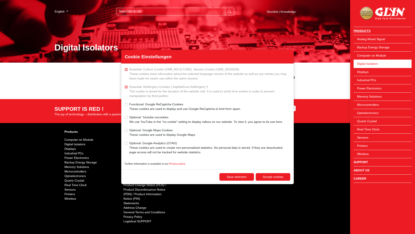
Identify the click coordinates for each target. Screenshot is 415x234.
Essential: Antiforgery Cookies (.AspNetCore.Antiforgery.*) (201, 91)
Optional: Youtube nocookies (206, 119)
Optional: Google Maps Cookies (162, 132)
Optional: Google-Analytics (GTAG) (206, 147)
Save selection (237, 177)
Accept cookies (273, 177)
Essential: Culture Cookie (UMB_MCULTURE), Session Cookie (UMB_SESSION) (207, 74)
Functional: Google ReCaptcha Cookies (185, 107)
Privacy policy (177, 163)
